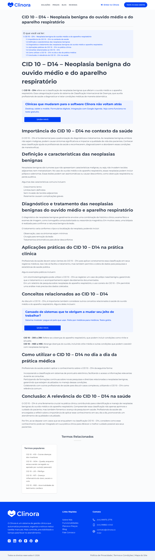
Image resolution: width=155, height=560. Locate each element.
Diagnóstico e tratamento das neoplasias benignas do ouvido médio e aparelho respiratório (65, 45)
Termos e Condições (123, 555)
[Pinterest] (31, 540)
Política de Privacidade (101, 555)
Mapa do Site (141, 555)
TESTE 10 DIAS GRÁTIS (136, 5)
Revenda (73, 5)
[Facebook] (20, 540)
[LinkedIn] (14, 540)
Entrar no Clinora (111, 5)
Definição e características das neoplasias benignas (49, 42)
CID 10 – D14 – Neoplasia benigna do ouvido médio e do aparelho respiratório (57, 36)
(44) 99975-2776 (104, 520)
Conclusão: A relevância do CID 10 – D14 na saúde (48, 55)
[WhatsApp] (36, 540)
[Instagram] (9, 540)
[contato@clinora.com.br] (94, 531)
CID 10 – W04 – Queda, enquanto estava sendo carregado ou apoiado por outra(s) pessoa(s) (40, 464)
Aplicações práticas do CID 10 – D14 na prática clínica (50, 47)
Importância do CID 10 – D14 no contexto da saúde (48, 39)
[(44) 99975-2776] (94, 520)
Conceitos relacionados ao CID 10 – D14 (44, 50)
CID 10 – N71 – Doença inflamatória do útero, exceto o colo (39, 478)
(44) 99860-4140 (105, 525)
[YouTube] (25, 540)
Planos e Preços (70, 526)
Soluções (45, 5)
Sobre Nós (67, 520)
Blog (64, 5)
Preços (56, 5)
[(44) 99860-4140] (94, 525)
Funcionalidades (70, 523)
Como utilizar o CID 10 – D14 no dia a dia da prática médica (52, 52)
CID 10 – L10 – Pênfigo (35, 471)
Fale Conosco (68, 532)
